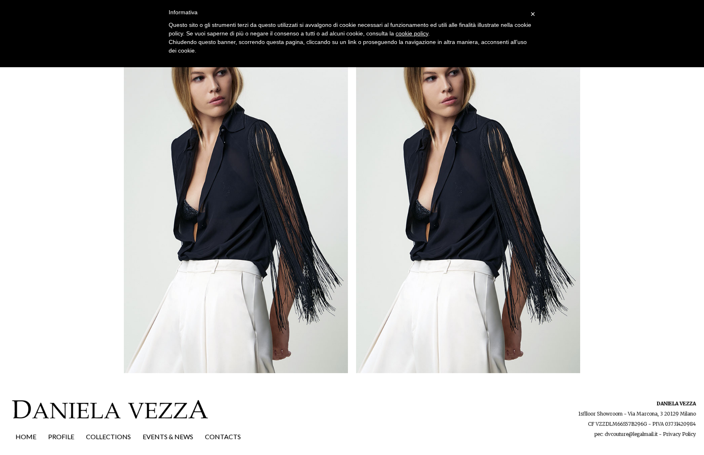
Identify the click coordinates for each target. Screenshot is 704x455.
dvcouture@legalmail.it (631, 434)
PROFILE (61, 436)
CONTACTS (223, 436)
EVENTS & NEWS (168, 436)
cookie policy (412, 33)
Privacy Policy (679, 434)
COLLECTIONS (108, 436)
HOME (25, 436)
